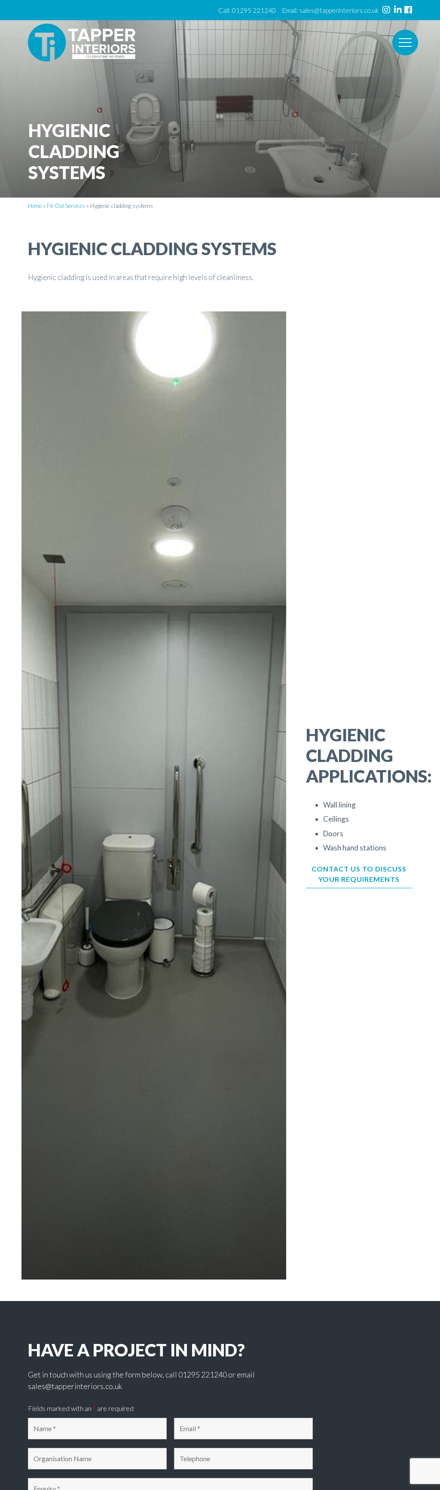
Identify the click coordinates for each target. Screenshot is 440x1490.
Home (35, 205)
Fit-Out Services (66, 205)
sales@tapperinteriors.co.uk (339, 10)
